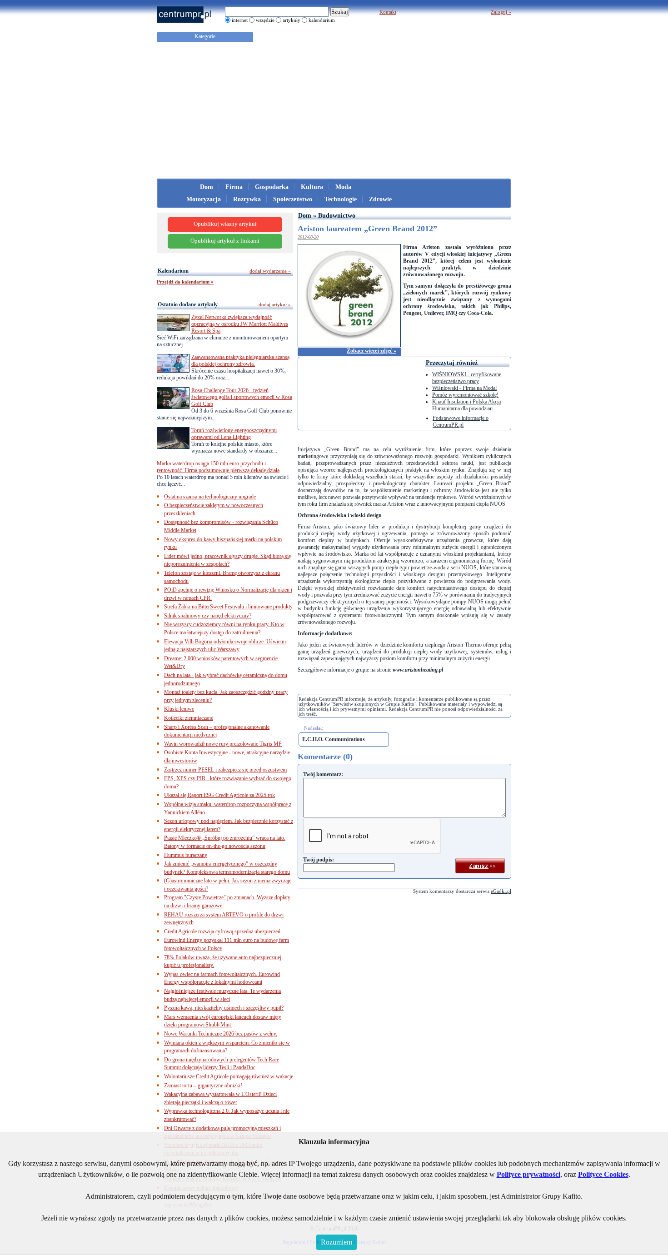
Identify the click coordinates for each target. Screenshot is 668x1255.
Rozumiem (336, 1242)
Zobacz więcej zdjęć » (371, 351)
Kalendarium (173, 271)
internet (240, 20)
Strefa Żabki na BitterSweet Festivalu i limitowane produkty (228, 606)
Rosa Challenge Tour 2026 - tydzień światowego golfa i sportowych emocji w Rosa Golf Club (241, 397)
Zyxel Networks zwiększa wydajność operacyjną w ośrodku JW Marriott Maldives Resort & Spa (239, 324)
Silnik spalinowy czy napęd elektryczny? (207, 616)
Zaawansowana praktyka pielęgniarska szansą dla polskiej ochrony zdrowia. (240, 360)
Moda (343, 187)
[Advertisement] (334, 110)
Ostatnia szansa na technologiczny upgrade (210, 496)
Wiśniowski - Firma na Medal (464, 388)
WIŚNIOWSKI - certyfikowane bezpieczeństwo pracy (466, 377)
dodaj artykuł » (275, 304)
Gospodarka (272, 187)
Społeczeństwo (292, 199)
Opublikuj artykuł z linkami (224, 241)
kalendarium (322, 20)
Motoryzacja (203, 199)
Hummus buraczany (185, 855)
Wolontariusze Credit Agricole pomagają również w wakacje (228, 1076)
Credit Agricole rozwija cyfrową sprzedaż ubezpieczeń (222, 931)
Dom (206, 187)
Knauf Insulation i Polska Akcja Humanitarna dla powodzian (466, 405)
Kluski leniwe (179, 709)
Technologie (340, 199)
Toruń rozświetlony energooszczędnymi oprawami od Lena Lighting (234, 433)
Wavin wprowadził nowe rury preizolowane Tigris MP (223, 744)
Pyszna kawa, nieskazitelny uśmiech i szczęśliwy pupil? (224, 1008)
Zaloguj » (501, 12)
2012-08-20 (308, 236)
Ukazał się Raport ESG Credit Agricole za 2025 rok (219, 795)
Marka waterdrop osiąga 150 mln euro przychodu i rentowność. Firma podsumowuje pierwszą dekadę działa (218, 466)
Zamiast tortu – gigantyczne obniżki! (203, 1085)
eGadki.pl (501, 891)
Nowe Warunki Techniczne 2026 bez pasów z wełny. (220, 1034)
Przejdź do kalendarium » (185, 281)
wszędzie (265, 20)
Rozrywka (247, 199)
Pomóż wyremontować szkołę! (465, 395)
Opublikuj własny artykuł (225, 224)
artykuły (291, 20)
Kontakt (387, 12)
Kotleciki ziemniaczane (188, 718)
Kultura (312, 187)
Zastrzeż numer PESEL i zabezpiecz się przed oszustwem (225, 770)
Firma (234, 187)
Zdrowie (380, 199)
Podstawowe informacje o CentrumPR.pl (461, 421)
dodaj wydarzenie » (270, 271)
